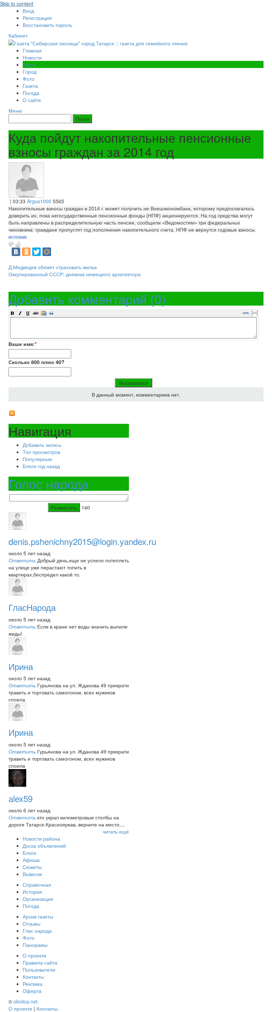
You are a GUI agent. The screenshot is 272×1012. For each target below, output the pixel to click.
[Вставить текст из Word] (43, 313)
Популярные (37, 458)
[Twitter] (36, 252)
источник (17, 237)
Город (29, 71)
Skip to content (16, 3)
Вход (28, 10)
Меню (15, 110)
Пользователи (39, 969)
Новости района (41, 838)
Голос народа (48, 483)
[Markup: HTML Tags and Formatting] (26, 178)
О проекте (34, 955)
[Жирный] (12, 313)
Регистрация (37, 17)
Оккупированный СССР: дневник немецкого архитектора (74, 274)
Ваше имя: (22, 343)
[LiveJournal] (57, 252)
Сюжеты (32, 866)
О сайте (32, 99)
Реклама (32, 983)
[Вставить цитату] (51, 313)
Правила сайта (40, 962)
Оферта (32, 990)
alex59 (20, 798)
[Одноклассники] (26, 252)
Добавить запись (42, 444)
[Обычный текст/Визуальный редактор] (246, 313)
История (32, 891)
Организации (38, 898)
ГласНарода (32, 607)
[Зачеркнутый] (36, 313)
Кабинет (18, 35)
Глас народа (37, 930)
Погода (31, 92)
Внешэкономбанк (171, 208)
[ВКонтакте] (16, 252)
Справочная (37, 884)
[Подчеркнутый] (28, 313)
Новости (32, 57)
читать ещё (116, 831)
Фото (28, 78)
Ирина (20, 666)
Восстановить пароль (47, 24)
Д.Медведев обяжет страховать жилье (52, 267)
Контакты (33, 976)
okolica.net (25, 1001)
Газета (30, 85)
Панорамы (35, 944)
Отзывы (31, 923)
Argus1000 (39, 201)
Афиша (31, 859)
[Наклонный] (20, 313)
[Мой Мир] (46, 252)
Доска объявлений (44, 845)
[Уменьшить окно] (255, 314)
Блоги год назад (41, 466)
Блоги (29, 64)
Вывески (32, 873)
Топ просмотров (41, 451)
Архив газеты (38, 916)
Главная (32, 50)
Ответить (22, 560)
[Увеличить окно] (255, 311)
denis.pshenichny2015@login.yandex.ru (82, 541)
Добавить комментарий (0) (87, 299)
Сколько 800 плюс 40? (36, 361)
